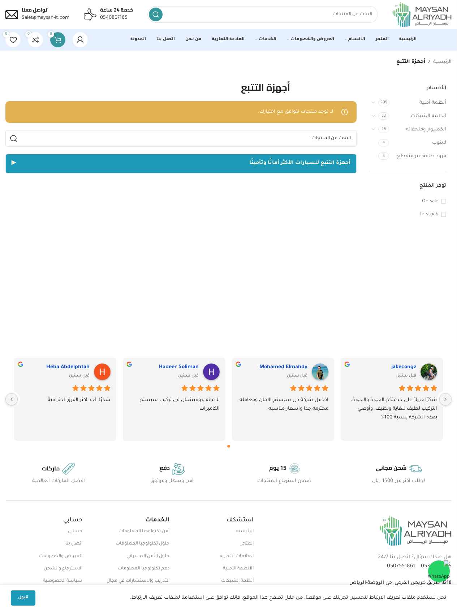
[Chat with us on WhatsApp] (439, 571)
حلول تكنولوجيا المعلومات (142, 543)
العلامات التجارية (237, 556)
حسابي (75, 531)
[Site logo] (422, 14)
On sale (430, 201)
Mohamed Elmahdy (283, 367)
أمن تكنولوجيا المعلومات (143, 531)
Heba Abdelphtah (68, 367)
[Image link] (416, 530)
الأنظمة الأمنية (238, 568)
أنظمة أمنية (432, 103)
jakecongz (403, 367)
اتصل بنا (73, 543)
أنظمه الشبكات (428, 116)
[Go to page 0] (228, 446)
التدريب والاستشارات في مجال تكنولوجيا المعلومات (138, 584)
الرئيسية (442, 62)
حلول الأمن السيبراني (147, 556)
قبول (23, 597)
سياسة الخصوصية (62, 581)
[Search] (156, 14)
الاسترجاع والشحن (63, 568)
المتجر (247, 543)
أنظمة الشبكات (237, 581)
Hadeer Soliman (178, 367)
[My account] (80, 40)
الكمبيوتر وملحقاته (426, 129)
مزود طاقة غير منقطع (421, 156)
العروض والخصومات (60, 556)
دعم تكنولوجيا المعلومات (143, 568)
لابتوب (439, 143)
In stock (429, 214)
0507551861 (401, 566)
